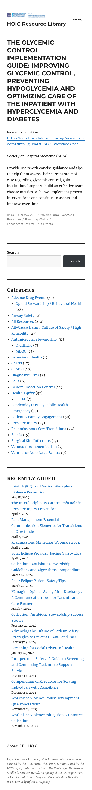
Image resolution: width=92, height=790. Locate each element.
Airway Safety (22, 315)
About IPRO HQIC (22, 746)
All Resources (22, 321)
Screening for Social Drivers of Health (43, 648)
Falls (15, 381)
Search (13, 252)
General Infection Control (33, 387)
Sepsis (16, 435)
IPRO (10, 214)
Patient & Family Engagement (36, 417)
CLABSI (17, 369)
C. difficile (24, 345)
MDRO (21, 351)
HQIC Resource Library (36, 24)
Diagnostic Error (25, 375)
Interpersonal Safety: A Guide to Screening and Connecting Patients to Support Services (47, 665)
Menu (78, 19)
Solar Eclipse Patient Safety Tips (38, 581)
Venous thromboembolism (34, 446)
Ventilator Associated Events (35, 452)
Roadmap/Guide (36, 219)
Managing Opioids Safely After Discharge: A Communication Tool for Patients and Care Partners (46, 597)
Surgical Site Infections (31, 441)
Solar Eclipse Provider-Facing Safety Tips (46, 553)
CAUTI (16, 363)
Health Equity (23, 393)
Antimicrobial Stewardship (34, 339)
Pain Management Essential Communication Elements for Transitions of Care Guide (46, 526)
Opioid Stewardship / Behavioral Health (49, 303)
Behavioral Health (26, 357)
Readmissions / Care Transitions (38, 429)
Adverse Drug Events (54, 214)
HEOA (20, 399)
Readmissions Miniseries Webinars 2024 (45, 542)
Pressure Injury (24, 423)
